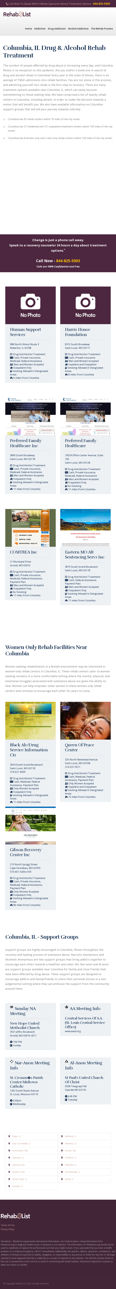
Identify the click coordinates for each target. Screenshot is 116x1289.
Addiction (40, 28)
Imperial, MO (18, 1164)
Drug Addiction (57, 28)
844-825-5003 (101, 3)
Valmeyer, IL (18, 1157)
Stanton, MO (18, 1171)
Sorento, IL (17, 1186)
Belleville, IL (70, 1164)
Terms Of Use (7, 1225)
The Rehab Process (102, 28)
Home (28, 28)
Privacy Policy (7, 1229)
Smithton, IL (71, 1157)
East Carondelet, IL (21, 1143)
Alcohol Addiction (78, 28)
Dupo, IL (16, 1136)
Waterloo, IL (71, 1143)
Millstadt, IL (70, 1136)
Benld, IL (69, 1179)
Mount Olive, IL (19, 1179)
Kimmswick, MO (20, 1150)
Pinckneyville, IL (72, 1171)
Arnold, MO (70, 1150)
